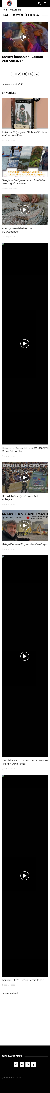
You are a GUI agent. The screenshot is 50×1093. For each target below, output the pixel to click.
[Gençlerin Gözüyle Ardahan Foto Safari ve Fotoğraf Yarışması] (25, 161)
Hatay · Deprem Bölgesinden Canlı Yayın (24, 544)
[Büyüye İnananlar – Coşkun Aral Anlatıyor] (25, 37)
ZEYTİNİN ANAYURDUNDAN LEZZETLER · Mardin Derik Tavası (25, 762)
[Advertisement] (25, 1018)
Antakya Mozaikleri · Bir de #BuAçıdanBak (17, 230)
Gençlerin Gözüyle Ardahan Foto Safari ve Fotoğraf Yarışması (24, 182)
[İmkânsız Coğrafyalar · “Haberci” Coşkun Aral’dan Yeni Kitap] (25, 113)
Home (4, 10)
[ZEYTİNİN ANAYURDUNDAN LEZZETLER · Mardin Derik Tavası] (25, 656)
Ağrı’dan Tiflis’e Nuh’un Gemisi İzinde (23, 980)
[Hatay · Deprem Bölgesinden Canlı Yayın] (25, 525)
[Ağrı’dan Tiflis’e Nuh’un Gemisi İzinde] (25, 876)
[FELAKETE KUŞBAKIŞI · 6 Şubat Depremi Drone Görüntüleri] (25, 343)
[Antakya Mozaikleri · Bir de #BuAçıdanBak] (25, 209)
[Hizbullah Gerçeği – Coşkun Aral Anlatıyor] (25, 477)
